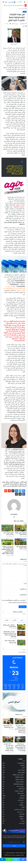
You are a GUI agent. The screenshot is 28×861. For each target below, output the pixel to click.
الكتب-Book (20, 793)
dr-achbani (22, 23)
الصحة (20, 8)
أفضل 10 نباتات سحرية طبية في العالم (8, 533)
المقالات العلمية (21, 772)
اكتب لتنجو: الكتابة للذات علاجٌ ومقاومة (8, 726)
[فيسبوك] (23, 490)
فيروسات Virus (20, 786)
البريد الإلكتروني (23, 589)
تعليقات (6, 620)
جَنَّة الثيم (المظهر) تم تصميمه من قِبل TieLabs (14, 855)
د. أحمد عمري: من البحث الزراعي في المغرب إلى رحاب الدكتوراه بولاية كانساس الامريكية (8, 747)
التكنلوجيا (22, 765)
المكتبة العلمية (21, 788)
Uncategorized (20, 763)
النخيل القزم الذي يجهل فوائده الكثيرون (21, 547)
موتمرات (22, 821)
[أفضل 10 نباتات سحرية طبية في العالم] (7, 528)
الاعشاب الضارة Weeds (18, 774)
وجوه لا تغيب (21, 823)
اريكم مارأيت (20, 800)
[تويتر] (20, 490)
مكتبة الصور (21, 814)
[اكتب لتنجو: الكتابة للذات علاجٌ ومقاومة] (8, 721)
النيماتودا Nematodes (18, 784)
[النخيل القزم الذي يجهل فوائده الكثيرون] (21, 541)
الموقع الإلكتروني (23, 594)
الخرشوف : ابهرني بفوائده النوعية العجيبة (21, 533)
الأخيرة (14, 620)
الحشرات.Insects (19, 779)
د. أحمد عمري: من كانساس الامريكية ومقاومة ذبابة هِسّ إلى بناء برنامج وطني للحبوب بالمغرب (20, 729)
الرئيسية (24, 8)
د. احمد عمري (20, 811)
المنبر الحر (22, 795)
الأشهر (21, 620)
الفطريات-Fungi (19, 781)
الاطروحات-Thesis (19, 791)
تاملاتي (23, 807)
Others (21, 818)
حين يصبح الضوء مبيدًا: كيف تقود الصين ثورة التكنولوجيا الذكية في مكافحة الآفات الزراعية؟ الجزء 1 (20, 747)
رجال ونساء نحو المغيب (19, 809)
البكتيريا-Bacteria (19, 777)
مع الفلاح (21, 804)
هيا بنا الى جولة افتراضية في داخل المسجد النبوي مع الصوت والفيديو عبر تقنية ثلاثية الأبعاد (9, 634)
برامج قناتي (21, 797)
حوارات (21, 802)
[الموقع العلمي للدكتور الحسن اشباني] (14, 2)
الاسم (25, 583)
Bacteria (21, 816)
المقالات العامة (21, 770)
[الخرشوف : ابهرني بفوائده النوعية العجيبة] (21, 528)
